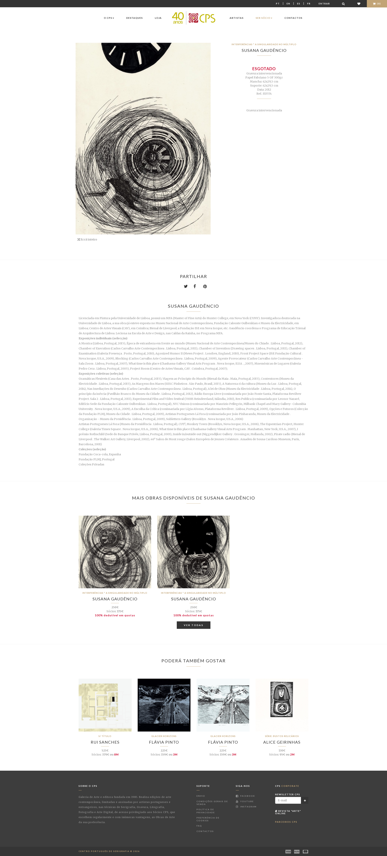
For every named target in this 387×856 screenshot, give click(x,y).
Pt (278, 3)
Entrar (324, 3)
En (288, 3)
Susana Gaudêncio (264, 50)
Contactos (293, 17)
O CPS (108, 17)
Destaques (134, 17)
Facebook (247, 796)
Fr (309, 3)
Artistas (236, 17)
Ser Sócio (263, 17)
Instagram (248, 806)
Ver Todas (193, 625)
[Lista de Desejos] (359, 3)
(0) (378, 3)
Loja (158, 17)
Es (298, 3)
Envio (201, 796)
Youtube (246, 801)
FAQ (199, 826)
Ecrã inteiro (88, 239)
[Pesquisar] (343, 3)
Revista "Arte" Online (288, 812)
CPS (287, 786)
